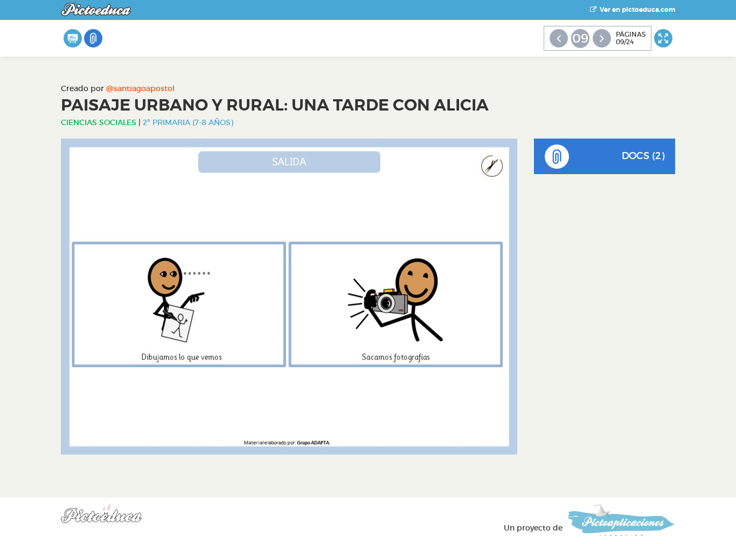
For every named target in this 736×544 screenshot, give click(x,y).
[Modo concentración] (663, 38)
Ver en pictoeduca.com (635, 9)
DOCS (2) (643, 156)
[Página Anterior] (559, 38)
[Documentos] (93, 38)
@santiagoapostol (140, 88)
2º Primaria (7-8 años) (188, 122)
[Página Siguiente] (602, 38)
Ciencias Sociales (98, 122)
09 (580, 38)
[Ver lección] (73, 38)
